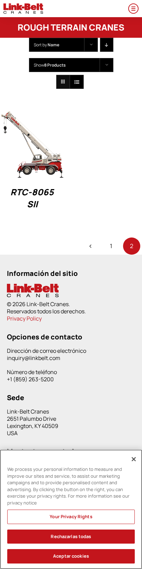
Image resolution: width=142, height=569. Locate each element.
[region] (71, 509)
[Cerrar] (133, 459)
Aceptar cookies (71, 556)
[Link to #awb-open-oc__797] (133, 8)
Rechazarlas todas (71, 536)
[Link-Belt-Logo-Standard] (23, 6)
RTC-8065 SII (32, 198)
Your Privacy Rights (71, 516)
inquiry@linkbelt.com (33, 358)
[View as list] (76, 82)
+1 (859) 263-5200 (30, 379)
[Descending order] (106, 45)
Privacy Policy (24, 318)
